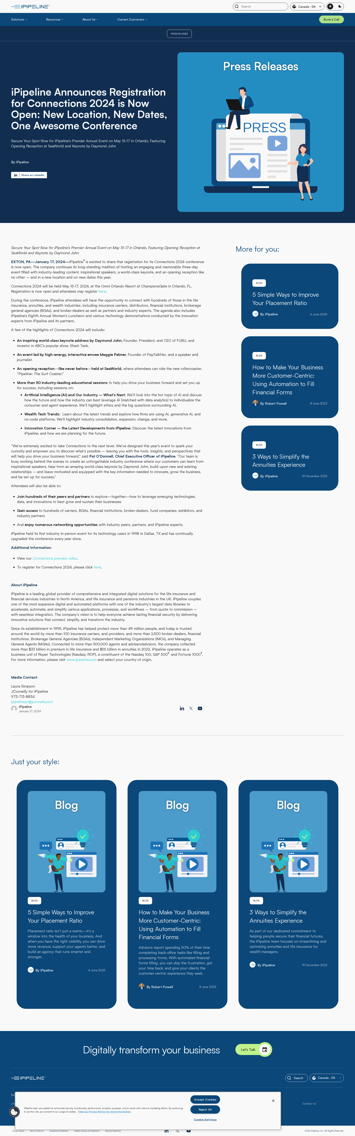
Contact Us (309, 1103)
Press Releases (179, 33)
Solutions (17, 19)
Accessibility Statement (58, 1131)
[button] (14, 1112)
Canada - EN (306, 7)
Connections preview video (55, 558)
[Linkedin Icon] (182, 708)
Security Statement (113, 1131)
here (102, 291)
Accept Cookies (205, 1099)
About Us (88, 19)
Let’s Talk (248, 1049)
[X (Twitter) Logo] (191, 708)
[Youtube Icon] (200, 708)
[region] (148, 1111)
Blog (259, 283)
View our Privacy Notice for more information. (104, 1111)
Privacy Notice (18, 1131)
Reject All (205, 1109)
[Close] (273, 1101)
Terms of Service (36, 1131)
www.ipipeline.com (81, 659)
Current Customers (130, 19)
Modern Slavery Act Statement (86, 1131)
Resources (53, 19)
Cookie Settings (205, 1119)
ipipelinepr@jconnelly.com (32, 701)
